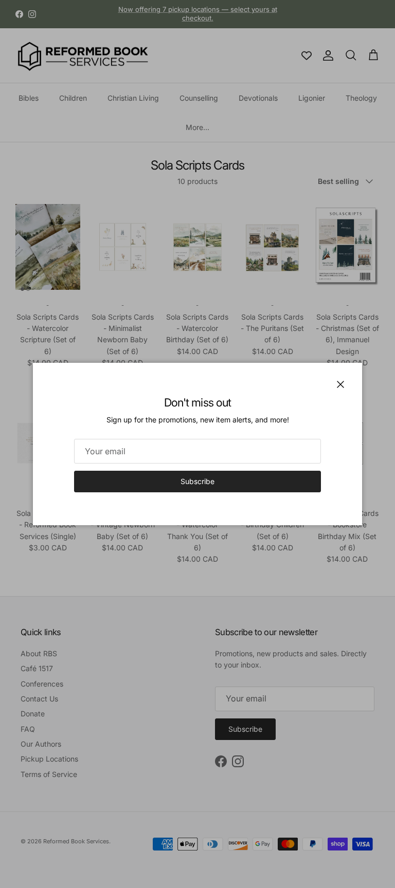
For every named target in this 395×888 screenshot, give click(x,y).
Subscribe (197, 481)
